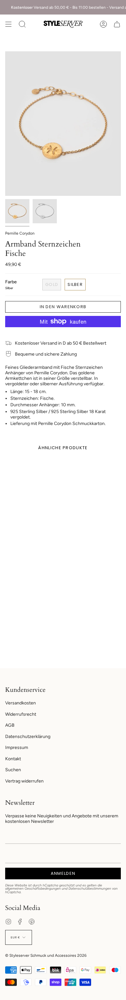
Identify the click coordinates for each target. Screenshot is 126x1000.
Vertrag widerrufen (24, 781)
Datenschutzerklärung (27, 736)
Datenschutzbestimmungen (89, 888)
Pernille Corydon (20, 233)
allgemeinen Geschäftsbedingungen (33, 888)
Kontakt (13, 759)
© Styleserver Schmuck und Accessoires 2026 (46, 955)
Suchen (13, 770)
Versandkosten (20, 703)
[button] (22, 24)
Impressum (16, 747)
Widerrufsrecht (20, 714)
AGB (10, 725)
